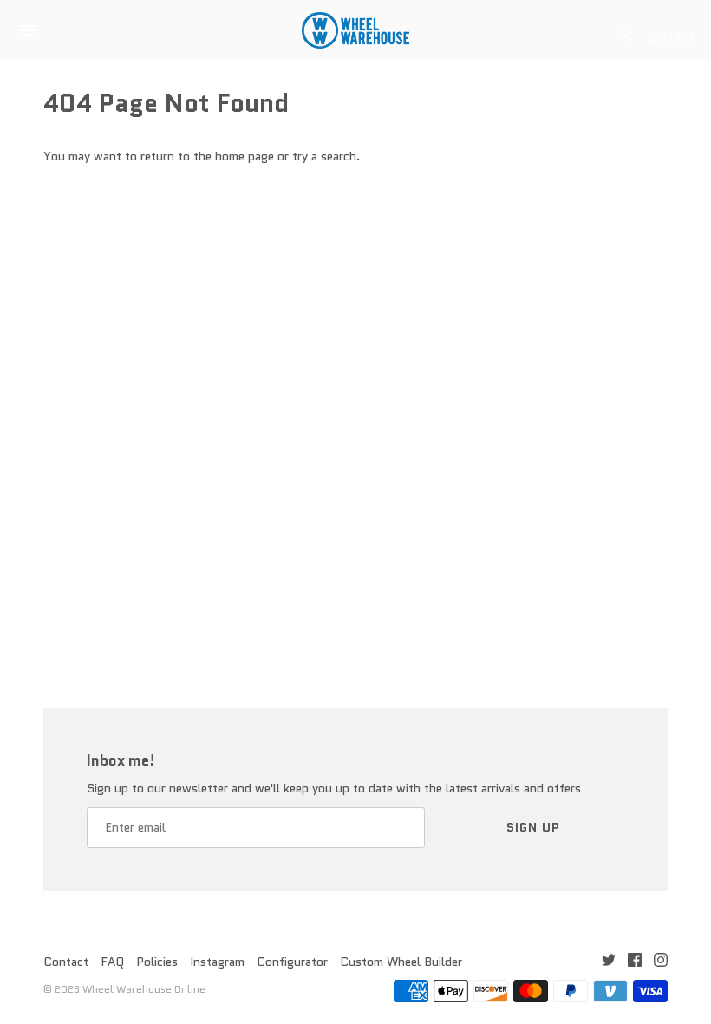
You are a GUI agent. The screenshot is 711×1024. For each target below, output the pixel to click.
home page (244, 156)
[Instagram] (661, 962)
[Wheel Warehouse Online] (356, 30)
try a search (324, 156)
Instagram (217, 961)
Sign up (533, 827)
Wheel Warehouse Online (143, 989)
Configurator (292, 961)
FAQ (112, 961)
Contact (65, 961)
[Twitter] (609, 962)
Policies (157, 961)
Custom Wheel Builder (401, 961)
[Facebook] (635, 962)
